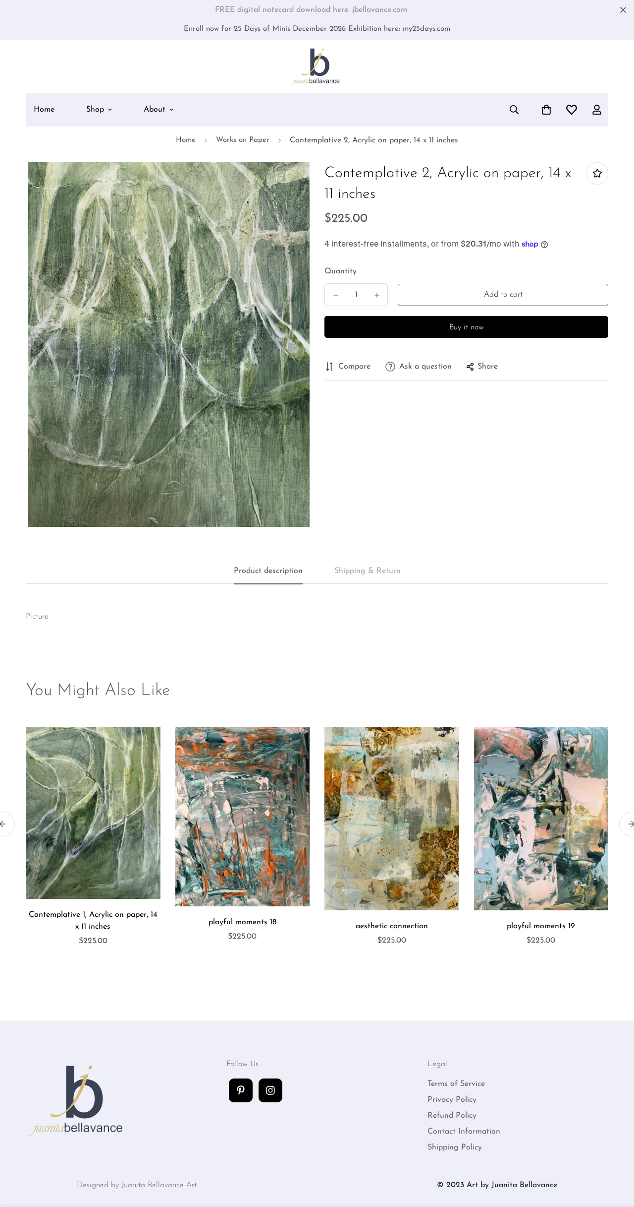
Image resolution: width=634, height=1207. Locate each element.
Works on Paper (242, 140)
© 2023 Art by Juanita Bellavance (497, 1185)
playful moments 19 (541, 926)
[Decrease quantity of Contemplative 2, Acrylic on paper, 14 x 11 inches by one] (335, 295)
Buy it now (466, 327)
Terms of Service (456, 1084)
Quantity (340, 271)
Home (44, 110)
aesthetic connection (392, 926)
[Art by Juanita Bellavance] (317, 66)
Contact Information (463, 1132)
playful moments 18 (242, 922)
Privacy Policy (451, 1100)
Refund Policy (451, 1116)
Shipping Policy (454, 1147)
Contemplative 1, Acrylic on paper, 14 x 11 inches (93, 921)
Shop (95, 110)
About (154, 110)
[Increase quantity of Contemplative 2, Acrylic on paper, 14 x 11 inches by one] (376, 295)
